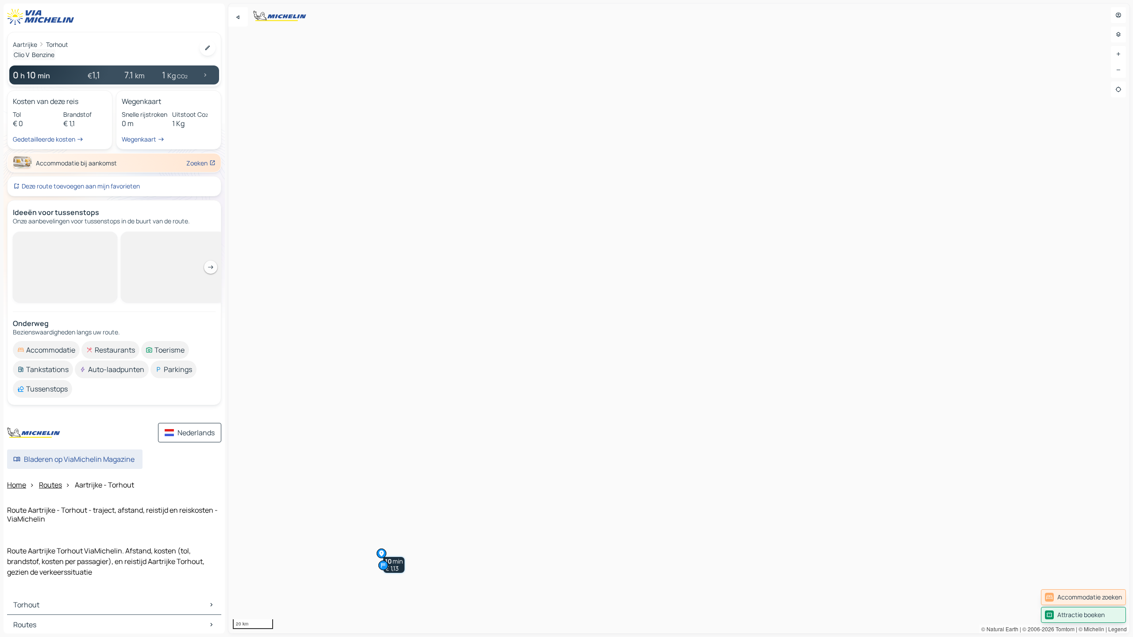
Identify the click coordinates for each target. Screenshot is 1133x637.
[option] (46, 239)
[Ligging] (1118, 89)
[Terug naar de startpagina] (42, 17)
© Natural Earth (999, 629)
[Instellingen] (1118, 34)
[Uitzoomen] (1118, 70)
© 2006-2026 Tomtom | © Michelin (1063, 629)
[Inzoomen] (1118, 54)
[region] (678, 318)
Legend (1117, 629)
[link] (1083, 597)
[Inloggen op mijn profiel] (1118, 15)
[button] (394, 565)
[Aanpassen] (208, 48)
